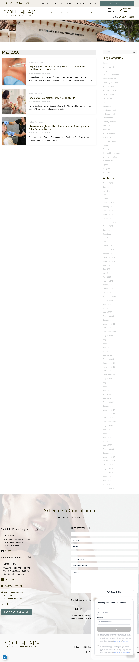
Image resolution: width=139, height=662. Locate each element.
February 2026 (108, 203)
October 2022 (108, 328)
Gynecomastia (108, 94)
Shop (91, 3)
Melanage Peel (109, 114)
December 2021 (109, 363)
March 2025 (107, 246)
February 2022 (108, 359)
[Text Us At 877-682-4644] (14, 585)
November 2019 (109, 461)
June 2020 (107, 433)
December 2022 (109, 324)
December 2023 (109, 289)
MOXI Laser (107, 126)
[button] (61, 3)
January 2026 (108, 207)
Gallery (69, 3)
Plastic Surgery (109, 133)
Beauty (105, 63)
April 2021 (107, 394)
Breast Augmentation (111, 75)
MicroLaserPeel (109, 118)
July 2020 (106, 429)
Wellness (106, 173)
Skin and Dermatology (111, 153)
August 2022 (108, 336)
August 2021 (108, 379)
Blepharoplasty (109, 67)
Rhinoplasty (107, 145)
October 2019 (108, 465)
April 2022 (107, 351)
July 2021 (106, 383)
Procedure (107, 137)
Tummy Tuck (108, 161)
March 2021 (107, 398)
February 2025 (108, 250)
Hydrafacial (107, 98)
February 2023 (108, 316)
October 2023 (108, 293)
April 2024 (107, 277)
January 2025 (108, 253)
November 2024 (109, 261)
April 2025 (107, 242)
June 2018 (107, 476)
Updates (106, 165)
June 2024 (107, 269)
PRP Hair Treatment (110, 141)
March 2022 (107, 355)
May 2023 (107, 304)
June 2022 (107, 343)
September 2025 (109, 222)
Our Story (46, 3)
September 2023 (109, 296)
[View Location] (17, 3)
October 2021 (108, 371)
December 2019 (109, 457)
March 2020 (107, 445)
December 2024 (109, 257)
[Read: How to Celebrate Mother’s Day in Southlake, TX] (14, 101)
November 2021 (109, 367)
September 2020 (109, 422)
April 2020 (107, 441)
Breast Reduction (109, 79)
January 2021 (108, 406)
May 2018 (107, 480)
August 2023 (108, 300)
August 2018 (108, 472)
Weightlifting (108, 169)
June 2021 (107, 386)
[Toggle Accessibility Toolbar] (4, 657)
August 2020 (108, 426)
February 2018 (108, 488)
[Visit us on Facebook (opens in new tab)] (6, 3)
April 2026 (107, 195)
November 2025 (109, 214)
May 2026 (107, 191)
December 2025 (109, 210)
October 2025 (108, 218)
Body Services (108, 71)
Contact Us (81, 3)
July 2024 (106, 265)
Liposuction (107, 106)
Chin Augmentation (110, 83)
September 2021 (109, 375)
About (57, 3)
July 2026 (106, 187)
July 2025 (106, 230)
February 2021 (108, 402)
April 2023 (107, 308)
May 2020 (107, 437)
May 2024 (107, 273)
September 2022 (109, 332)
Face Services (108, 86)
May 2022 (107, 347)
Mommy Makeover (110, 122)
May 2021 (107, 390)
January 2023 (108, 320)
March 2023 (107, 312)
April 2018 (107, 484)
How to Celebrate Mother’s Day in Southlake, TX (52, 98)
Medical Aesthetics (36, 62)
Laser (105, 102)
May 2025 (107, 238)
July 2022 (106, 340)
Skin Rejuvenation (110, 157)
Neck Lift (106, 129)
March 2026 (107, 199)
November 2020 (109, 414)
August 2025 (108, 226)
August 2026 (108, 183)
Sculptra (106, 149)
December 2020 (109, 410)
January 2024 (108, 285)
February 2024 (108, 281)
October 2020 (108, 418)
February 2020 (108, 449)
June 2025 (107, 234)
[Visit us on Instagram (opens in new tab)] (11, 3)
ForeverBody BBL (110, 90)
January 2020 (108, 453)
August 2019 (108, 469)
